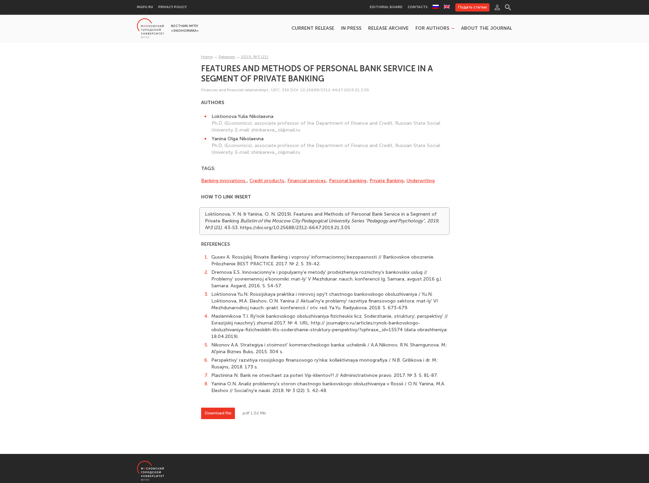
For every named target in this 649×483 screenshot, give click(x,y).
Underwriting (421, 181)
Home (207, 56)
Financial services (306, 181)
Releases (227, 56)
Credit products (266, 181)
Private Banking (386, 181)
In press (351, 28)
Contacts (418, 7)
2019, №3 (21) (254, 56)
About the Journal (486, 28)
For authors (432, 28)
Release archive (388, 28)
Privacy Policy (172, 7)
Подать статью (472, 7)
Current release (312, 28)
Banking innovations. (223, 181)
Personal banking (347, 181)
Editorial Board (386, 7)
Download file (218, 413)
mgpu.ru (145, 7)
